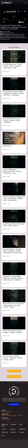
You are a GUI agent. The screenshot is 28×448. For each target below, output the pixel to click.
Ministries (22, 429)
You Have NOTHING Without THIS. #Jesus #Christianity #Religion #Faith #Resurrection (14, 198)
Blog (20, 424)
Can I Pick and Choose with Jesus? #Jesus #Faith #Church (14, 225)
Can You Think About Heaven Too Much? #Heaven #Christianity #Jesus (12, 171)
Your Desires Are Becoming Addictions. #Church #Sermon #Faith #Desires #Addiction (12, 278)
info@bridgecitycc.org (7, 411)
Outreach (5, 432)
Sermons (13, 424)
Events (4, 429)
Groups (12, 429)
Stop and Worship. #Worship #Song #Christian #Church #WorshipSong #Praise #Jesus (12, 251)
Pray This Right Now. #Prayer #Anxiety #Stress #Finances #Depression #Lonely (12, 66)
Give (3, 435)
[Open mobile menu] (25, 2)
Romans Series (7, 146)
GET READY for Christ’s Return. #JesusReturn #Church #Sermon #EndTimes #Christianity (13, 93)
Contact (21, 432)
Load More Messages (14, 371)
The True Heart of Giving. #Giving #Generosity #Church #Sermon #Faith (12, 358)
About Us (13, 432)
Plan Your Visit (5, 425)
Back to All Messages (14, 376)
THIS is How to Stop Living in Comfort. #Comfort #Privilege (12, 331)
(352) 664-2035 (6, 419)
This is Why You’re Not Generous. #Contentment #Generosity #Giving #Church (13, 305)
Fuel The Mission (13, 404)
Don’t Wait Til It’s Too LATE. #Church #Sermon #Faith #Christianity (12, 120)
